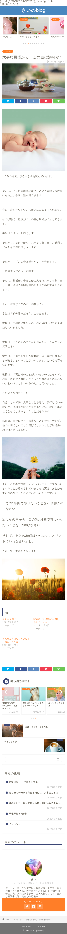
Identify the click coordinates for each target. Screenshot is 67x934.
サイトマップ (27, 926)
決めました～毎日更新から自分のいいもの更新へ (34, 803)
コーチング (8, 51)
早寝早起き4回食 (18, 814)
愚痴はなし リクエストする (23, 782)
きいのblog (33, 10)
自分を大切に (9, 619)
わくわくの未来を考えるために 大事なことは (33, 792)
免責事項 (41, 926)
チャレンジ (15, 824)
